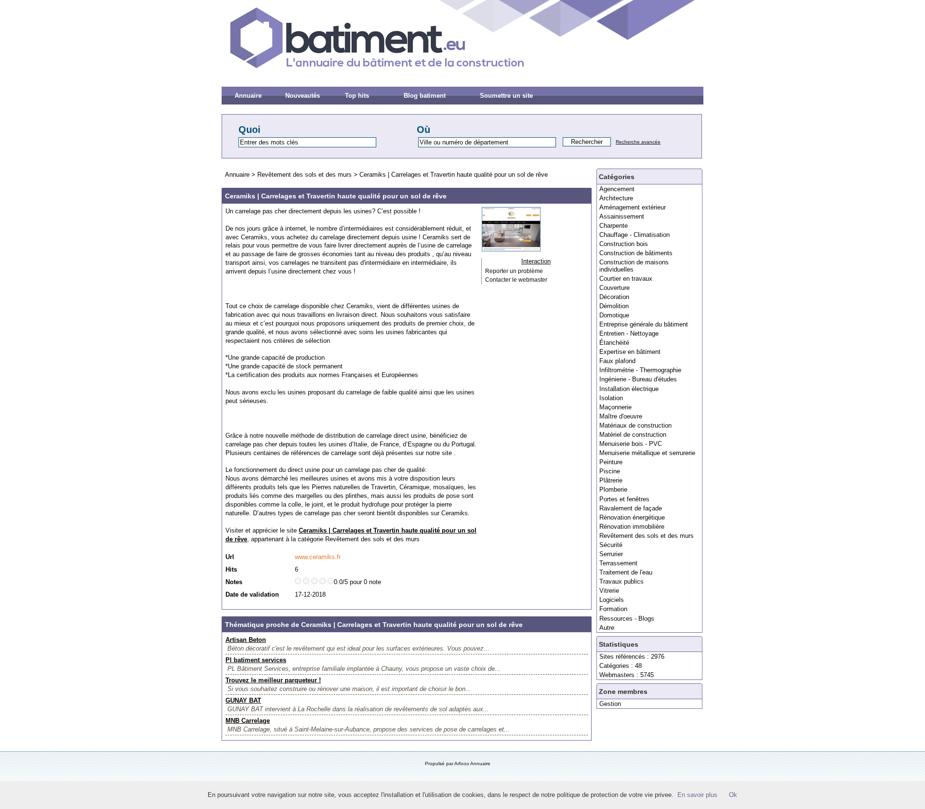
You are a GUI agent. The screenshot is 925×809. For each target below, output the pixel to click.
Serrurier (611, 554)
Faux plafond (617, 361)
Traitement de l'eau (625, 572)
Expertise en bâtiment (630, 351)
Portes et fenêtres (624, 499)
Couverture (614, 287)
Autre (606, 627)
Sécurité (610, 544)
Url (229, 557)
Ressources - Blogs (626, 618)
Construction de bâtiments (636, 253)
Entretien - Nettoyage (629, 333)
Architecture (616, 198)
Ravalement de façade (630, 508)
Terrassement (618, 563)
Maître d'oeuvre (620, 416)
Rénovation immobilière (631, 526)
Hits (231, 569)
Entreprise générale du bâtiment (643, 324)
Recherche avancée (638, 141)
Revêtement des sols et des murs (646, 535)
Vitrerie (609, 590)
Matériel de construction (632, 434)
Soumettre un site (506, 95)
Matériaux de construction (635, 425)
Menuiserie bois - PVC (630, 443)
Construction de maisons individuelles (634, 266)
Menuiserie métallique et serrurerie (647, 453)
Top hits (357, 95)
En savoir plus (697, 794)
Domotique (614, 315)
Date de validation (252, 594)
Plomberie (613, 489)
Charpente (613, 225)
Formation (613, 609)
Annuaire (248, 95)
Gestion (610, 703)
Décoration (614, 296)
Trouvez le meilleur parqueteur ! (273, 680)
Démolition (614, 306)
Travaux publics (621, 581)
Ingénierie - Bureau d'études (638, 379)
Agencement (616, 189)
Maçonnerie (615, 407)
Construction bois (623, 244)
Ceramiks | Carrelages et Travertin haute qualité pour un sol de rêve (453, 174)
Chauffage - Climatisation (634, 234)
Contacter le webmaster (516, 280)
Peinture (610, 462)
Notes (233, 582)
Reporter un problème (514, 271)
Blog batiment (425, 95)
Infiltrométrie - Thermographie (640, 370)
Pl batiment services (255, 660)
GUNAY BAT (243, 700)
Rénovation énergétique (632, 517)
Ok (733, 794)
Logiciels (611, 599)
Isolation (611, 398)
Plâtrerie (610, 480)
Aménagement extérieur (632, 207)
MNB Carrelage (247, 720)
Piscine (609, 471)
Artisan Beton (245, 639)
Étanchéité (614, 342)
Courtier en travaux (625, 278)
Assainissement (621, 216)
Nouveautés (302, 95)
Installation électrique (629, 388)
